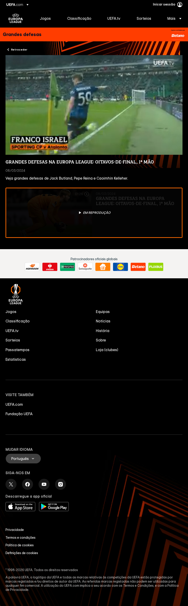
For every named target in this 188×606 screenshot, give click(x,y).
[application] (94, 105)
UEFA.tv (12, 331)
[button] (173, 18)
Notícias (103, 321)
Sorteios (13, 340)
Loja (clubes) (107, 350)
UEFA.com (14, 404)
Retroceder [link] (19, 49)
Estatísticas (16, 359)
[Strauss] (49, 267)
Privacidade (15, 530)
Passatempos (18, 350)
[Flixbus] (155, 267)
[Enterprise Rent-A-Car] (67, 267)
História (102, 331)
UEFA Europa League (16, 18)
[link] (45, 18)
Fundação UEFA (19, 414)
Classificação (18, 321)
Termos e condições (21, 537)
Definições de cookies (22, 553)
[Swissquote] (85, 267)
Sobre (101, 340)
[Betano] (177, 36)
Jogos (11, 312)
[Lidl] (120, 267)
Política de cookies (20, 545)
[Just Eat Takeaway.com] (102, 267)
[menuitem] (48, 18)
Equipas (103, 312)
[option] (94, 213)
